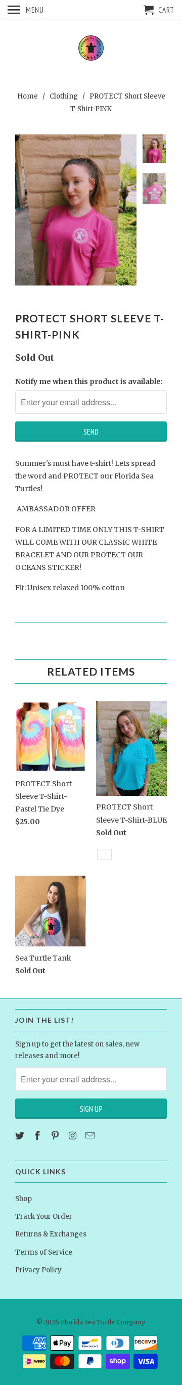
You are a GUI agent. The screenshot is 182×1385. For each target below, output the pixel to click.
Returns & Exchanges (50, 1234)
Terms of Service (43, 1252)
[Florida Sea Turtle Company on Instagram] (73, 1135)
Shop (23, 1199)
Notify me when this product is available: (89, 381)
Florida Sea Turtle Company (103, 1322)
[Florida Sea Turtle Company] (91, 48)
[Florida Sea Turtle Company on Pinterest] (56, 1135)
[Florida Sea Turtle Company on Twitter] (20, 1135)
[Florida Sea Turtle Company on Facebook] (38, 1135)
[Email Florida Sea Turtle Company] (91, 1135)
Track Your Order (43, 1216)
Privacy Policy (38, 1270)
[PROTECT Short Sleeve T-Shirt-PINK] (75, 209)
